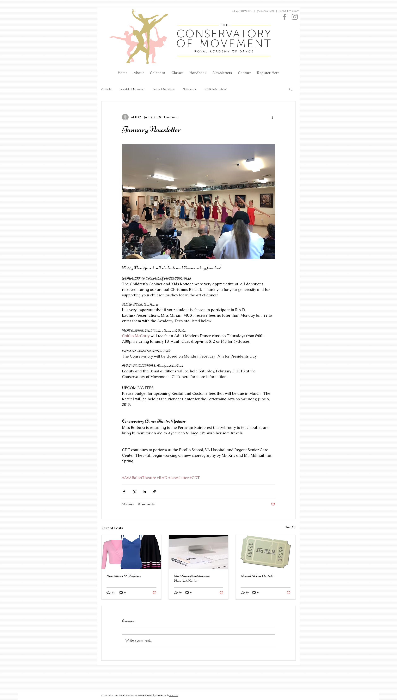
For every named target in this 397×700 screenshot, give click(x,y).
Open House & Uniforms (123, 576)
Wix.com (173, 695)
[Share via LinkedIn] (144, 491)
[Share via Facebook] (124, 491)
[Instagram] (295, 17)
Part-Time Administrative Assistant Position (192, 578)
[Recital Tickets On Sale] (265, 552)
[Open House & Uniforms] (131, 552)
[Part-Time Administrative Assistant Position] (198, 552)
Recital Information (164, 88)
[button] (290, 88)
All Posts (106, 88)
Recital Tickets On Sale (257, 576)
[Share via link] (154, 491)
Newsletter (189, 88)
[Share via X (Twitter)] (134, 491)
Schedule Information (132, 88)
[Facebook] (285, 17)
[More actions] (272, 117)
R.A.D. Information (215, 88)
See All (291, 527)
